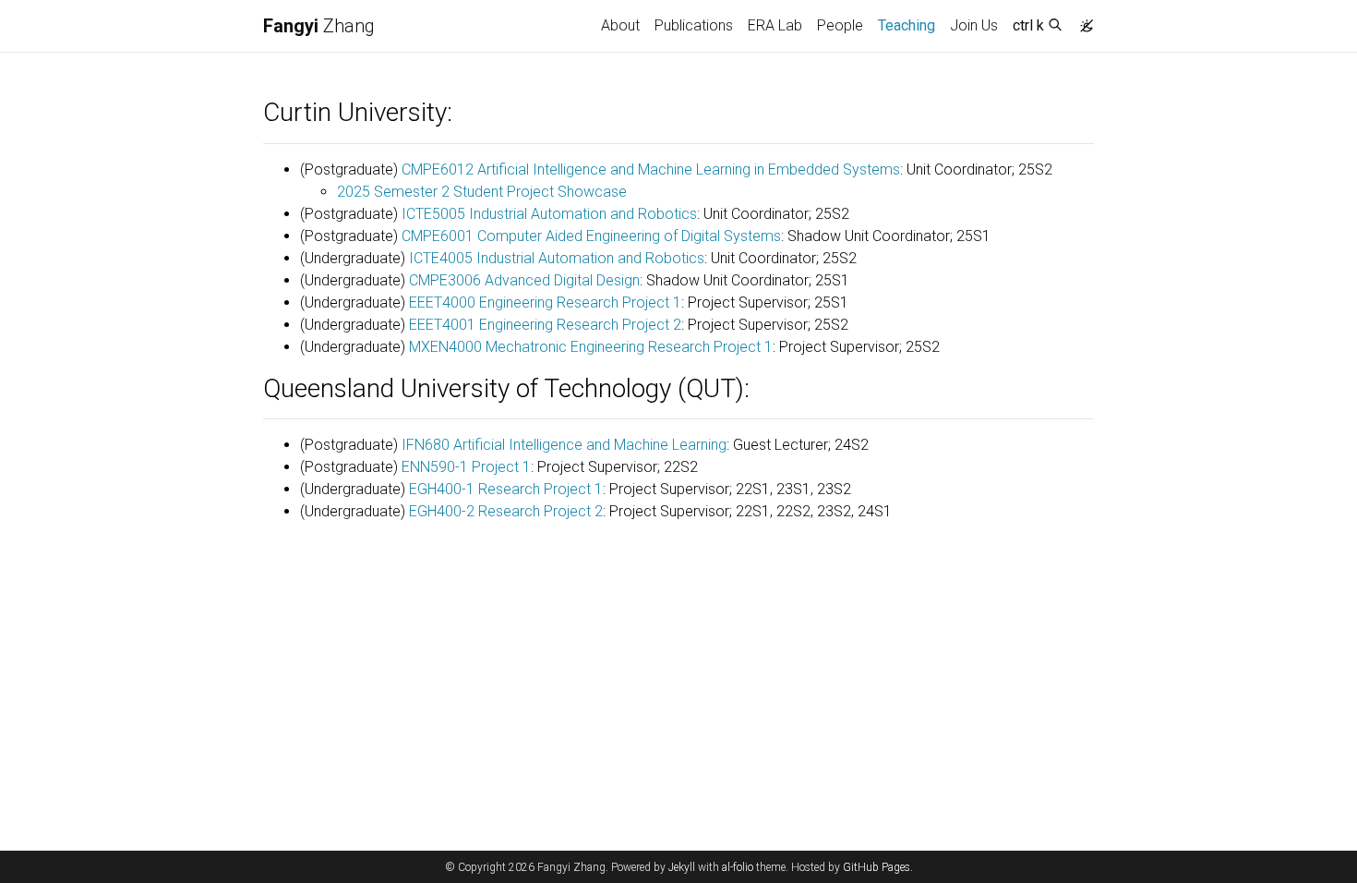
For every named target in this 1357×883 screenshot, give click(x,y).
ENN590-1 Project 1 (466, 467)
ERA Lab (775, 25)
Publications (693, 25)
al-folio (737, 867)
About (620, 25)
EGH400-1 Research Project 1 (506, 489)
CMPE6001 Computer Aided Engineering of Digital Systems (591, 236)
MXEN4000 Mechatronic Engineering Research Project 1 (591, 347)
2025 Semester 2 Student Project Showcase (482, 191)
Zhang (319, 26)
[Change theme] (1082, 20)
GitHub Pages (876, 867)
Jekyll (681, 867)
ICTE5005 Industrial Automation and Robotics (549, 214)
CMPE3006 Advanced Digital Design (524, 280)
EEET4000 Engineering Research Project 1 (545, 302)
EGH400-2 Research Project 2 (506, 511)
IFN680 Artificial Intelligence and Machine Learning (564, 445)
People (840, 25)
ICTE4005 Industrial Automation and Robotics (556, 258)
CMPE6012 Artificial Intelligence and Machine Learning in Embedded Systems (651, 169)
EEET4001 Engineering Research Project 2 (545, 324)
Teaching (910, 25)
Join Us (974, 25)
